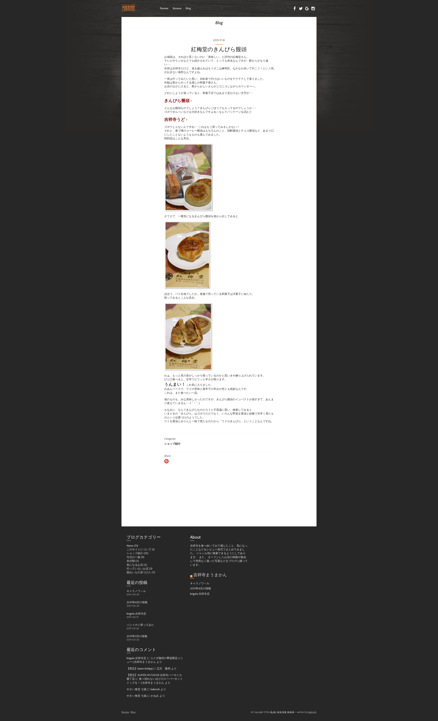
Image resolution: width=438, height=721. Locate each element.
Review (164, 8)
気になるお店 (135, 564)
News (130, 545)
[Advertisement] (219, 501)
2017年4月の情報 (137, 602)
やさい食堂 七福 (136, 689)
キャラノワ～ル (136, 591)
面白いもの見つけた (139, 572)
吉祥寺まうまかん (210, 574)
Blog (188, 8)
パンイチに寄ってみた (140, 625)
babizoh (312, 712)
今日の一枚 (133, 557)
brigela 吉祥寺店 (136, 613)
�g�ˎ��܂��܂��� (282, 712)
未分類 (131, 561)
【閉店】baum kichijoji (140, 668)
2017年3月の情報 (137, 636)
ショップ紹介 (172, 443)
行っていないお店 (138, 568)
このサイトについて (139, 549)
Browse (177, 8)
